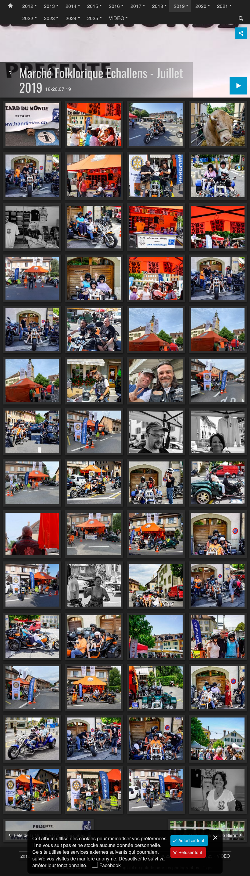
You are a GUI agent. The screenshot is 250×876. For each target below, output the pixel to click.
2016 (114, 5)
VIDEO (116, 18)
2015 (92, 5)
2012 (27, 5)
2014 (71, 5)
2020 (200, 5)
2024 (71, 18)
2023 (49, 18)
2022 (27, 18)
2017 (135, 5)
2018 (157, 5)
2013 (49, 5)
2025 (92, 18)
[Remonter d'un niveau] (10, 72)
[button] (12, 863)
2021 (222, 5)
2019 (179, 5)
